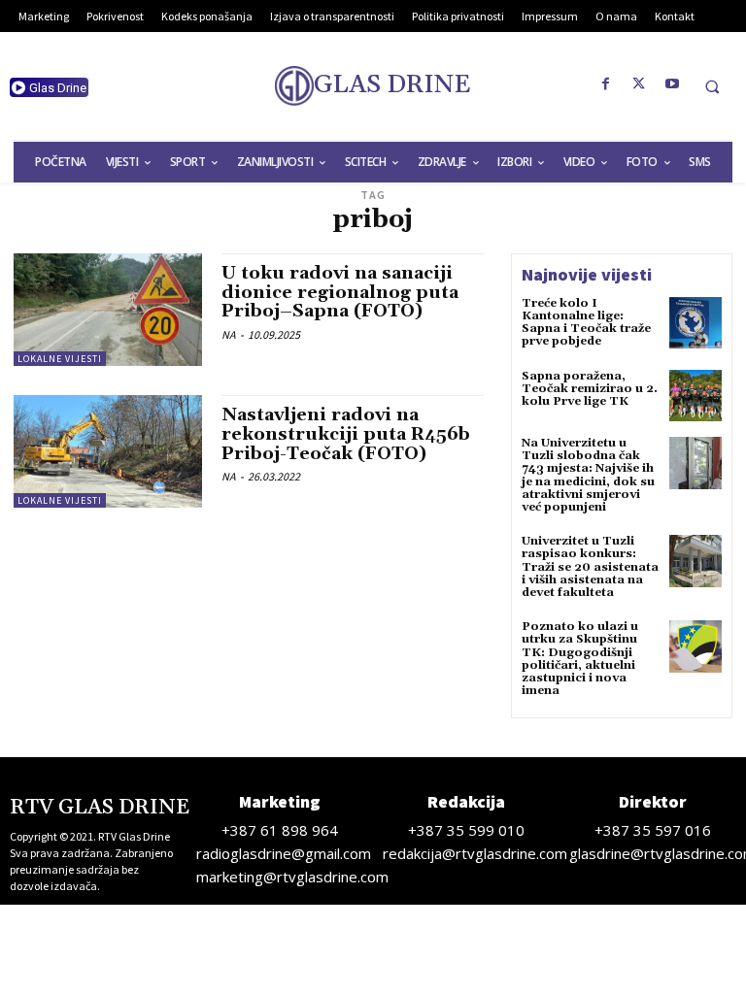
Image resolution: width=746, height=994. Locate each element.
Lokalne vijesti (59, 358)
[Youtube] (672, 84)
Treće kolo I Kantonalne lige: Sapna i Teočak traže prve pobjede (586, 322)
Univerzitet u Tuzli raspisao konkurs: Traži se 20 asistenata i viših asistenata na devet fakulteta (590, 567)
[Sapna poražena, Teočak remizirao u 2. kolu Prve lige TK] (695, 396)
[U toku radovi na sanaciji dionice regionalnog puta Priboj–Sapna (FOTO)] (108, 309)
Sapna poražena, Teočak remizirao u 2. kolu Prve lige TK (590, 389)
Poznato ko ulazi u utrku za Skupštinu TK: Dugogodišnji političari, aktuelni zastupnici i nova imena (580, 658)
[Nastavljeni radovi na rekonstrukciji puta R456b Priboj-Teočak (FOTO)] (108, 451)
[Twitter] (639, 84)
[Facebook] (606, 84)
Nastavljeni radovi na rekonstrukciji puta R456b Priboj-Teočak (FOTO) (345, 434)
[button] (712, 86)
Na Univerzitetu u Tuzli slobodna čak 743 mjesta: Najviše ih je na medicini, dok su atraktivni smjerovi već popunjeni (588, 475)
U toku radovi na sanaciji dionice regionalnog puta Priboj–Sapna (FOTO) (339, 292)
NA (228, 334)
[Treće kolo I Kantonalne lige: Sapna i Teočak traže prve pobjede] (695, 323)
